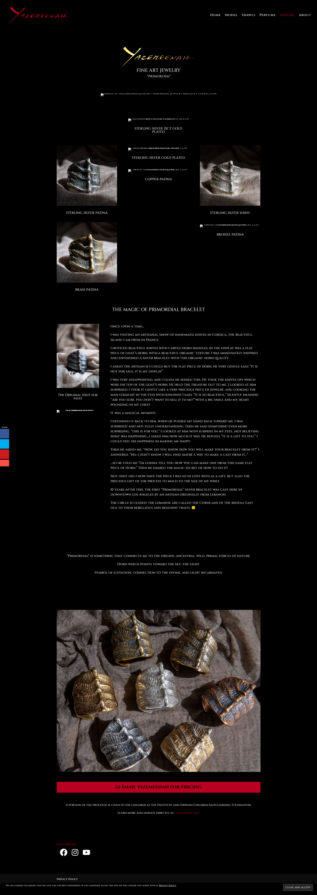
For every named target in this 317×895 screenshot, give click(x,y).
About (305, 15)
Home (215, 15)
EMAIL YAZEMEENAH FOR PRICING (161, 787)
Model (231, 15)
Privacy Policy (67, 879)
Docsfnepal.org (187, 813)
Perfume (267, 15)
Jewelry (287, 15)
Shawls (248, 15)
